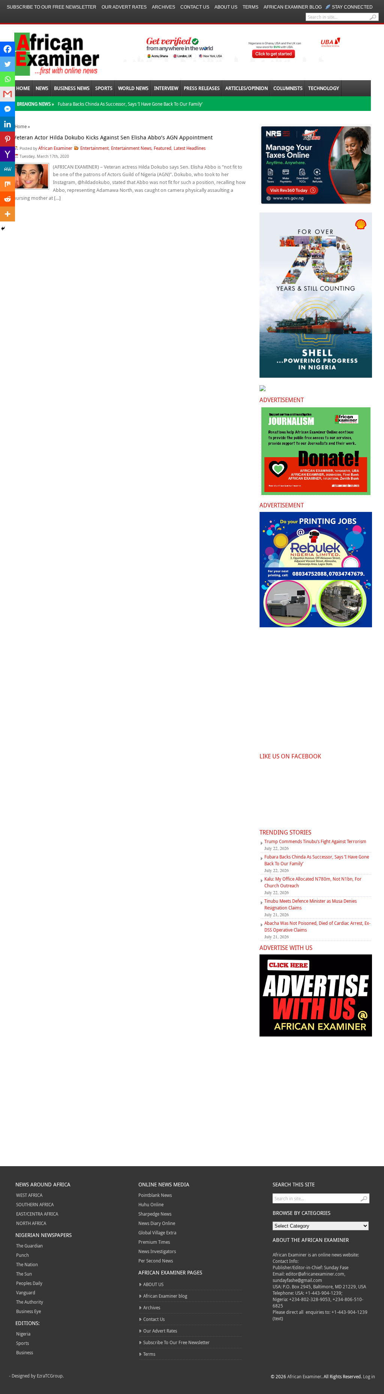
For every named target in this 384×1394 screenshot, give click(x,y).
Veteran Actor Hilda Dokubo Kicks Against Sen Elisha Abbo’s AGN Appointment (113, 137)
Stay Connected (352, 7)
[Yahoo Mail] (7, 154)
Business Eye (28, 1311)
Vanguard (25, 1292)
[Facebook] (7, 49)
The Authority (29, 1302)
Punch (22, 1255)
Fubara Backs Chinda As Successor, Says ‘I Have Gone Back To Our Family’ (130, 104)
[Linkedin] (7, 124)
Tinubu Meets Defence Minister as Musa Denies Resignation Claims (310, 904)
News (42, 88)
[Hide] (3, 229)
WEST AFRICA (29, 1195)
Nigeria (23, 1334)
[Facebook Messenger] (7, 109)
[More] (7, 213)
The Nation (27, 1264)
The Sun (24, 1274)
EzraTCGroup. (50, 1376)
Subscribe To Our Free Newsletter (51, 7)
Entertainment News (131, 148)
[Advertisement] (315, 694)
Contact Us (194, 7)
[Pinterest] (7, 139)
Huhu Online (151, 1204)
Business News (72, 88)
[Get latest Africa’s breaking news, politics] (48, 53)
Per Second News (155, 1261)
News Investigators (157, 1251)
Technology (323, 88)
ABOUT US (225, 7)
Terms (250, 7)
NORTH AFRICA (31, 1223)
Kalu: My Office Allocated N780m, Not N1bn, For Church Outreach (313, 882)
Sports (103, 88)
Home (23, 88)
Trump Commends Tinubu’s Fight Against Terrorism (315, 841)
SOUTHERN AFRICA (35, 1204)
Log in (369, 1376)
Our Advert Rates (124, 7)
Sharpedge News (154, 1214)
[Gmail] (7, 94)
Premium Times (154, 1242)
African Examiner (55, 148)
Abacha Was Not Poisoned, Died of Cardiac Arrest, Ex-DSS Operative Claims (317, 926)
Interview (166, 88)
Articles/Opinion (246, 88)
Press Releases (202, 88)
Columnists (288, 88)
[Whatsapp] (7, 79)
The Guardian (29, 1246)
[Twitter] (7, 64)
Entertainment (94, 148)
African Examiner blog (293, 7)
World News (133, 88)
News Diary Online (156, 1223)
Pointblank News (155, 1195)
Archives (163, 7)
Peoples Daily (29, 1283)
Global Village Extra (157, 1232)
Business (24, 1352)
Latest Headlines (190, 148)
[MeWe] (7, 169)
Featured (162, 148)
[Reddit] (7, 198)
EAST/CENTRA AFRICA (37, 1214)
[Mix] (7, 183)
